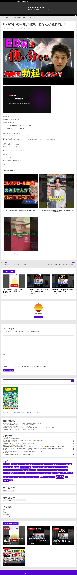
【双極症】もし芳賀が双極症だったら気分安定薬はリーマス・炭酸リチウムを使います (23, 451)
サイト (40, 360)
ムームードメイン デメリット (32, 473)
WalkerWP (52, 573)
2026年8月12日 (7, 295)
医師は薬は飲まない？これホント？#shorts (13, 441)
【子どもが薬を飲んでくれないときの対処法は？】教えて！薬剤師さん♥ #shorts (14, 291)
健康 (48, 473)
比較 (18, 477)
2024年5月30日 (13, 28)
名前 (4, 354)
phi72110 (6, 28)
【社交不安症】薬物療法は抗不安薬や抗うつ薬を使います (16, 454)
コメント (6, 333)
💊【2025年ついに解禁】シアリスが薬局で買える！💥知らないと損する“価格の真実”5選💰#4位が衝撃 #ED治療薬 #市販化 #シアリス (34, 448)
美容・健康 (20, 28)
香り (11, 480)
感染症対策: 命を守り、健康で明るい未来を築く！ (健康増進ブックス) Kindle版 (21, 412)
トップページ (8, 157)
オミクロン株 (25, 467)
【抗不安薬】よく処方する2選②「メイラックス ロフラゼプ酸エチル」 (38, 290)
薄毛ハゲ (52, 477)
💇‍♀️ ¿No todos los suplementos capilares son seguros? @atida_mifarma (20, 449)
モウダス (42, 473)
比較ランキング (24, 477)
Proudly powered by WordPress (30, 573)
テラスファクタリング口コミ (19, 470)
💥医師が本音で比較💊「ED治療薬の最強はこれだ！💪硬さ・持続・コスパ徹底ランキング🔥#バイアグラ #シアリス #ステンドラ (33, 446)
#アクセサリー (14, 464)
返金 (66, 477)
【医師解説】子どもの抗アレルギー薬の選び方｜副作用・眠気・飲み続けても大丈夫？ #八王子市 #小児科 (28, 427)
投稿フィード (6, 512)
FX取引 (11, 467)
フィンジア (63, 470)
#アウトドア (6, 464)
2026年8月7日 (8, 564)
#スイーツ (42, 464)
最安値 (9, 477)
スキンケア (64, 467)
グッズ (58, 467)
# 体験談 (68, 464)
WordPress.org (6, 516)
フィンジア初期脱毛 (10, 473)
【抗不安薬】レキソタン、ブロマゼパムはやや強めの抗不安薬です (18, 429)
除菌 (5, 480)
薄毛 (47, 477)
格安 (14, 477)
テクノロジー (6, 470)
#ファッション (50, 464)
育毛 (37, 477)
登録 (4, 509)
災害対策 (31, 477)
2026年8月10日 (31, 293)
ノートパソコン (54, 470)
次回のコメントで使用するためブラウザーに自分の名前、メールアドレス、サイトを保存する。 (27, 366)
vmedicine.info (36, 7)
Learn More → (38, 316)
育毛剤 (42, 477)
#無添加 (5, 467)
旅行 (4, 477)
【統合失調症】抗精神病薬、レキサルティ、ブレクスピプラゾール (62, 290)
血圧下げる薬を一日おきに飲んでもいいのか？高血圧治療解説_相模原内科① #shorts (23, 440)
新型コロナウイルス (64, 473)
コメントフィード (7, 514)
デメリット (32, 470)
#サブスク (36, 464)
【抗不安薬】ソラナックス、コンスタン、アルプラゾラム (16, 453)
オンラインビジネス (50, 467)
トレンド (47, 470)
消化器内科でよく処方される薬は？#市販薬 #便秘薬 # (15, 445)
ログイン (5, 511)
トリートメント (40, 470)
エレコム (16, 467)
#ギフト (30, 464)
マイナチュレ (21, 473)
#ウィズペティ (23, 464)
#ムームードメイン (60, 464)
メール (5, 360)
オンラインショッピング (38, 467)
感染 (53, 473)
